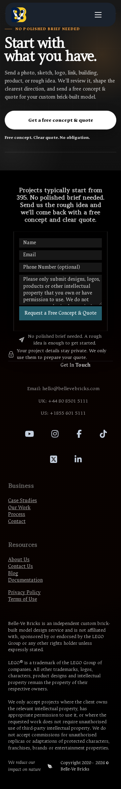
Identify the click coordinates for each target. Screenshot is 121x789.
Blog (13, 573)
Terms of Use (22, 599)
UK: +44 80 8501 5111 (63, 401)
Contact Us (20, 566)
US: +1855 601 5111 (63, 413)
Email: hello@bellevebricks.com (63, 388)
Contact (17, 521)
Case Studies (22, 500)
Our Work (19, 508)
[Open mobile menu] (98, 14)
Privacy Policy (24, 592)
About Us (19, 560)
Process (16, 514)
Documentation (25, 580)
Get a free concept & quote (60, 120)
